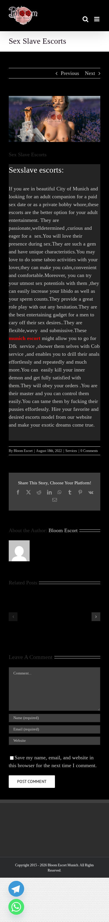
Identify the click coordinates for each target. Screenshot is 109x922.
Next (90, 73)
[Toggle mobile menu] (97, 19)
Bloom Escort (23, 451)
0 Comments (89, 451)
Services (71, 451)
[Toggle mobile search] (85, 19)
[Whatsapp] (16, 907)
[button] (13, 616)
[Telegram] (16, 889)
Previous (70, 73)
